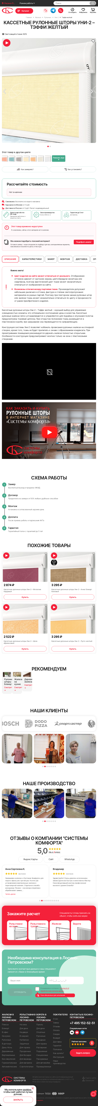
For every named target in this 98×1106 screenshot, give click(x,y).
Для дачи (24, 1028)
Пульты (39, 1024)
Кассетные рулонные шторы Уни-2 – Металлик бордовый (22, 590)
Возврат (56, 1038)
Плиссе (5, 1024)
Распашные (41, 1047)
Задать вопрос (83, 1053)
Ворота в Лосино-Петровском (43, 1017)
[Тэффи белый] (48, 158)
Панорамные (42, 1059)
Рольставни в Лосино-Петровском (28, 1017)
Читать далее (10, 894)
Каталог (25, 11)
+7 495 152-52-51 (82, 1023)
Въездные (41, 1040)
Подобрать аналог (83, 242)
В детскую (6, 1043)
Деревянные (7, 1051)
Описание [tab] (10, 259)
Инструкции (58, 1057)
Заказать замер (45, 10)
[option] (49, 90)
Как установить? (75, 169)
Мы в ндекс (54, 852)
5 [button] (51, 766)
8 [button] (54, 900)
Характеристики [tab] (32, 259)
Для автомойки (43, 1063)
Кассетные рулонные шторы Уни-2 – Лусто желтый (71, 641)
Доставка (57, 1042)
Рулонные (6, 1040)
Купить (25, 597)
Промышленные (43, 1066)
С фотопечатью (26, 1066)
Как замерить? (27, 169)
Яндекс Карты (30, 859)
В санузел (24, 1036)
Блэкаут (5, 1028)
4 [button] (49, 766)
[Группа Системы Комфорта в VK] (72, 1032)
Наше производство (59, 1062)
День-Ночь (7, 1047)
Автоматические (9, 1066)
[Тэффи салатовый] (12, 158)
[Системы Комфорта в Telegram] (82, 1032)
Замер (56, 1022)
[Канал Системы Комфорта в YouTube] (77, 1032)
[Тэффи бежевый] (41, 158)
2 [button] (50, 146)
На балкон (24, 1040)
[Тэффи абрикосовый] (33, 158)
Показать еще (58, 159)
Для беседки (25, 1055)
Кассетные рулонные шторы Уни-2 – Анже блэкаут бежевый (71, 590)
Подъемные (41, 1051)
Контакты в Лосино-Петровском (81, 1016)
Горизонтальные (9, 1063)
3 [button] (47, 766)
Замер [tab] (50, 259)
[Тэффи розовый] (5, 158)
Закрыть (18, 1099)
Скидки (56, 1034)
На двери (24, 1032)
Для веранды (25, 1059)
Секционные (42, 1055)
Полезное (57, 1049)
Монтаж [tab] (65, 259)
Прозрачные (25, 1051)
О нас (55, 1019)
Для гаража (25, 1047)
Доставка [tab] (81, 259)
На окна (23, 1024)
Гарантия (57, 1045)
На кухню (6, 1036)
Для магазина (26, 1063)
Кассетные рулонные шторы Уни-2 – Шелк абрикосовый (20, 642)
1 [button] (48, 146)
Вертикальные (8, 1055)
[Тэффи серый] (19, 158)
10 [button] (58, 900)
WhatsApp (69, 859)
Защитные (24, 1043)
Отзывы (56, 1026)
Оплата (56, 1030)
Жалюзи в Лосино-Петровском (9, 1017)
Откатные (40, 1032)
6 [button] (53, 766)
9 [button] (56, 900)
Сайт (51, 859)
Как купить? (58, 1053)
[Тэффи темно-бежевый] (26, 158)
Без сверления (8, 1059)
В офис (5, 1032)
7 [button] (55, 766)
